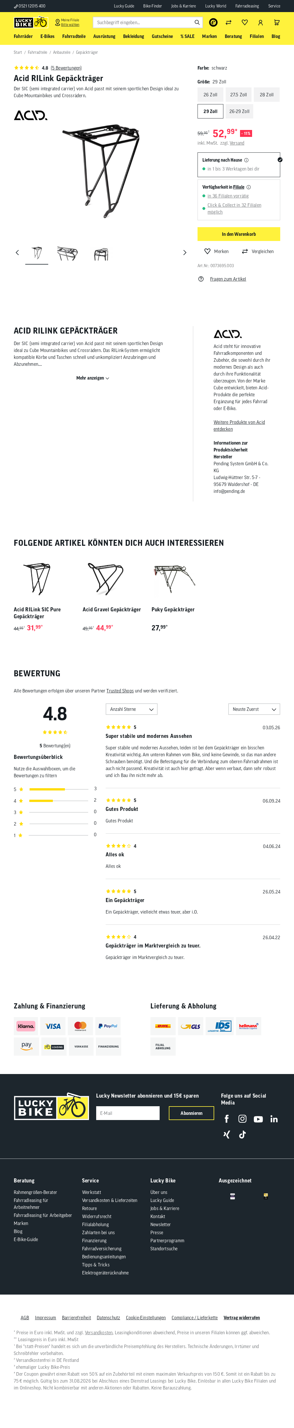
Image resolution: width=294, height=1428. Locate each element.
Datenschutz (108, 1317)
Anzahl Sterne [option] (123, 709)
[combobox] (148, 22)
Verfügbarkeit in (223, 186)
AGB (25, 1317)
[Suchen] (197, 22)
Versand (237, 143)
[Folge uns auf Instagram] (242, 1118)
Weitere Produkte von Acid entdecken (239, 426)
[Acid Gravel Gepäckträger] (112, 579)
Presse (156, 1232)
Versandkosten (99, 1332)
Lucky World (215, 6)
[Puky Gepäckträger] (181, 579)
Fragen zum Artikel (228, 279)
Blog (18, 1231)
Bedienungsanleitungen (104, 1256)
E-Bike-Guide (26, 1239)
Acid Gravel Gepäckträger (112, 609)
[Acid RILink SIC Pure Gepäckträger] (44, 579)
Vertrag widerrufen (242, 1317)
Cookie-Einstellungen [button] (146, 1317)
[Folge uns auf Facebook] (226, 1118)
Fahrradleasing (247, 6)
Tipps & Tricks (96, 1264)
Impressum (45, 1317)
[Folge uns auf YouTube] (258, 1118)
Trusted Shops (120, 690)
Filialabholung (95, 1224)
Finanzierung (94, 1240)
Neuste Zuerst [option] (246, 709)
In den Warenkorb (239, 234)
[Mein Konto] (260, 22)
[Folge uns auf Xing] (226, 1134)
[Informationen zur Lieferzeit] (246, 160)
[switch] (275, 1406)
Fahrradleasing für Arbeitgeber (43, 1215)
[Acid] (228, 334)
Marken (21, 1223)
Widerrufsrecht (96, 1216)
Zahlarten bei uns (98, 1232)
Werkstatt (91, 1192)
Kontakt (157, 1216)
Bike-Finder (152, 6)
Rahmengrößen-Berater (35, 1192)
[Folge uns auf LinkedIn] (274, 1118)
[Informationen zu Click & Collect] (248, 187)
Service (274, 6)
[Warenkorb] (276, 22)
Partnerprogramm (167, 1240)
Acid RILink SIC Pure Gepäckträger (37, 612)
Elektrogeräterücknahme (105, 1272)
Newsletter (160, 1224)
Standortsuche (164, 1248)
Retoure (89, 1208)
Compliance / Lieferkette (195, 1317)
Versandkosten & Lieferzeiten (110, 1200)
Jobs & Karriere (183, 6)
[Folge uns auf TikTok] (242, 1134)
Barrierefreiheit (76, 1317)
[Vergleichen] (228, 22)
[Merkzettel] (244, 22)
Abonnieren (191, 1113)
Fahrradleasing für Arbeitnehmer (31, 1204)
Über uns (159, 1192)
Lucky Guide (124, 6)
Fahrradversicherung (101, 1248)
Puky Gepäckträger (173, 609)
